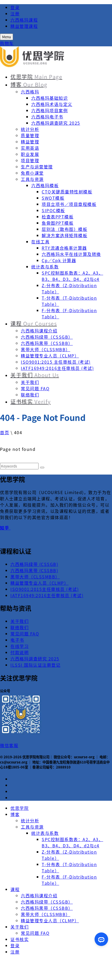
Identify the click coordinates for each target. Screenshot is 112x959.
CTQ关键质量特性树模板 (67, 191)
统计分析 (30, 129)
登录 (15, 7)
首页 (4, 432)
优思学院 (36, 76)
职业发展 (30, 154)
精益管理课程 (24, 26)
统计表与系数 (45, 266)
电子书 (17, 640)
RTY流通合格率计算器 (64, 248)
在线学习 (19, 646)
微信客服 (9, 745)
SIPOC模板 (53, 210)
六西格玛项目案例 (49, 110)
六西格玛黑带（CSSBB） (47, 343)
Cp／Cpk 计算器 (59, 260)
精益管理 (30, 141)
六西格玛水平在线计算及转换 (71, 254)
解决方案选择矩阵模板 (64, 235)
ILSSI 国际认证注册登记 (35, 665)
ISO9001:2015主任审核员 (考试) (44, 589)
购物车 (7, 43)
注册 (15, 13)
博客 (28, 84)
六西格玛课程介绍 (39, 330)
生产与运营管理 (37, 166)
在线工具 (40, 241)
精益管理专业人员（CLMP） (50, 355)
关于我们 (34, 375)
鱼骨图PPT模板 (57, 223)
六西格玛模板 (45, 185)
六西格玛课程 (24, 20)
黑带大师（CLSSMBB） (45, 349)
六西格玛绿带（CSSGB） (47, 337)
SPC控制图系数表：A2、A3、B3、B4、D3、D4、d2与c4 (72, 276)
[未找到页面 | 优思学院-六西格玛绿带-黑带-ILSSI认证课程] (32, 65)
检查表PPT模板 (57, 216)
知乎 (5, 528)
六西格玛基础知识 (49, 98)
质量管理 (30, 135)
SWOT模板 (53, 198)
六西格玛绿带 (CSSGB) (34, 564)
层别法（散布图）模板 (64, 229)
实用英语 (30, 148)
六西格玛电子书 (47, 116)
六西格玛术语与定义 (51, 104)
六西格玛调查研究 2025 (55, 123)
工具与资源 (32, 179)
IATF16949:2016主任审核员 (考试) (57, 368)
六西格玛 (30, 92)
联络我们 (30, 395)
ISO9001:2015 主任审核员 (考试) (56, 362)
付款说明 (19, 652)
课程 (33, 323)
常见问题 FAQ (35, 388)
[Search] (42, 467)
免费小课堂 (32, 173)
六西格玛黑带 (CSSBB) (34, 570)
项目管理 (30, 160)
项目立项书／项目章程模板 (69, 204)
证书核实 (30, 401)
